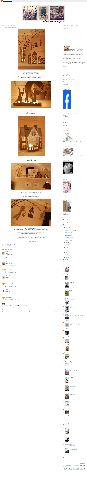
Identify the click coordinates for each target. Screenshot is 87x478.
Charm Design (67, 274)
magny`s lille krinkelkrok (69, 322)
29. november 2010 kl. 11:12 (12, 306)
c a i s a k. (66, 298)
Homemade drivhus (72, 394)
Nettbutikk (77, 469)
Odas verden (67, 428)
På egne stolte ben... (72, 386)
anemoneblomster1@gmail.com (68, 79)
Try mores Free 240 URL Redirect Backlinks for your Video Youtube (74, 324)
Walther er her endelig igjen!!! (70, 230)
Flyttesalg (74, 466)
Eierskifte (64, 466)
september (67, 244)
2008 (66, 261)
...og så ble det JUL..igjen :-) (73, 449)
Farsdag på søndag (68, 238)
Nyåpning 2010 (65, 470)
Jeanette (6, 251)
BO (65, 345)
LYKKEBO (67, 457)
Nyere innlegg (4, 311)
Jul (68, 468)
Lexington (64, 469)
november (67, 229)
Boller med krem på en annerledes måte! (75, 339)
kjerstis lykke (67, 401)
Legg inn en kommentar (6, 309)
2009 (66, 259)
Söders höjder (71, 410)
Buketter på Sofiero (72, 267)
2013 (66, 221)
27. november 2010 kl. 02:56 (12, 286)
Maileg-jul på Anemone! (69, 237)
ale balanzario (7, 275)
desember (67, 227)
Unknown (7, 281)
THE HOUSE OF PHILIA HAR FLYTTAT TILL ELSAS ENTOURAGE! (74, 419)
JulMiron (6, 289)
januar (67, 257)
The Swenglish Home (68, 290)
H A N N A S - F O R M (69, 377)
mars (66, 254)
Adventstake (67, 233)
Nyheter (81, 469)
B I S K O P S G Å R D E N (69, 282)
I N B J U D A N (72, 362)
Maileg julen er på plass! (69, 235)
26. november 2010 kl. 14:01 (12, 265)
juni (66, 249)
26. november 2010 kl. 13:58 (12, 258)
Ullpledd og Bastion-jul (69, 240)
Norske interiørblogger (69, 444)
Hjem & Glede (67, 353)
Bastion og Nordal (68, 232)
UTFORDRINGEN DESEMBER (70, 445)
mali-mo (66, 330)
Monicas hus (67, 385)
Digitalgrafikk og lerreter (73, 275)
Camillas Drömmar (68, 425)
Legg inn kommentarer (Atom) (12, 314)
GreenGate (79, 466)
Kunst (73, 468)
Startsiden (31, 311)
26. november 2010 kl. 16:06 (12, 272)
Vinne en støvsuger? (72, 437)
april (66, 252)
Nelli (6, 261)
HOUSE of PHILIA (68, 417)
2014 (66, 219)
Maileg (69, 469)
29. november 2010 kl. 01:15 (12, 299)
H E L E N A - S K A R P (69, 361)
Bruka (75, 465)
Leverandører (78, 468)
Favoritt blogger (70, 466)
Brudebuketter (69, 465)
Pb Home (71, 470)
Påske (75, 470)
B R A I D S (71, 346)
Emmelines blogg (68, 436)
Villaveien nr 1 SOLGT (73, 370)
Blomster (82, 463)
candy (6, 268)
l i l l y (70, 378)
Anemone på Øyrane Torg (67, 463)
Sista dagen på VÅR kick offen (69, 425)
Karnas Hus (67, 456)
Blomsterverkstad (68, 266)
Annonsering (76, 463)
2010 (66, 226)
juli (66, 247)
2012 (66, 222)
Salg (78, 470)
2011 (66, 224)
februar (67, 255)
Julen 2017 (71, 283)
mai (66, 250)
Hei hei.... (70, 354)
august (67, 245)
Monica (6, 302)
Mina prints (71, 307)
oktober (67, 242)
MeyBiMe (66, 448)
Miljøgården (73, 469)
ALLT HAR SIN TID (72, 299)
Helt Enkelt (67, 306)
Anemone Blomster (66, 89)
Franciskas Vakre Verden (69, 338)
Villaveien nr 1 (67, 369)
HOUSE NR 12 (67, 393)
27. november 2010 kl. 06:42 (12, 293)
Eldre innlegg (57, 311)
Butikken (9, 245)
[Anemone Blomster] (67, 108)
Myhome (66, 314)
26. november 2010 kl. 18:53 (12, 279)
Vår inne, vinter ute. (72, 429)
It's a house (67, 409)
